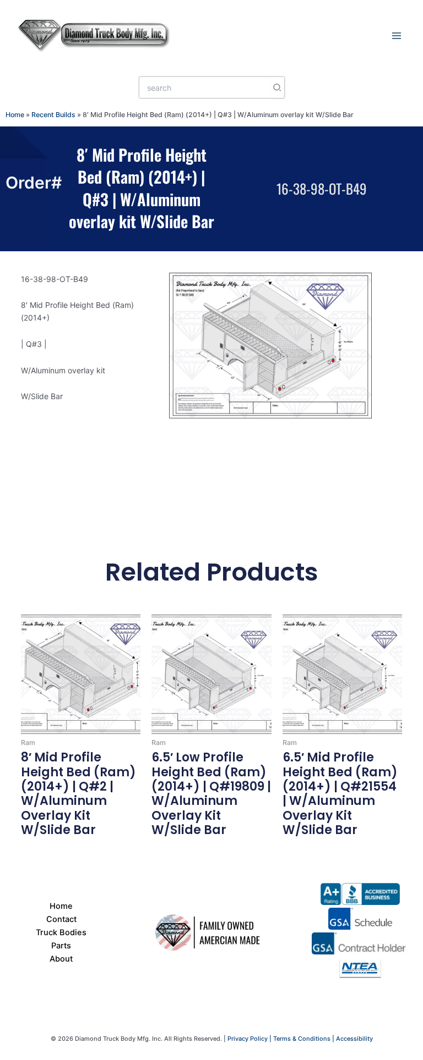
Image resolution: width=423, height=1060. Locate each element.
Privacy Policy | (250, 1038)
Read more (41, 850)
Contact (61, 919)
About (61, 959)
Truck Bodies (61, 932)
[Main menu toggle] (398, 35)
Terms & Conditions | (304, 1038)
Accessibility (354, 1038)
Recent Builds (53, 115)
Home (15, 115)
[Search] (277, 87)
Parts (61, 946)
